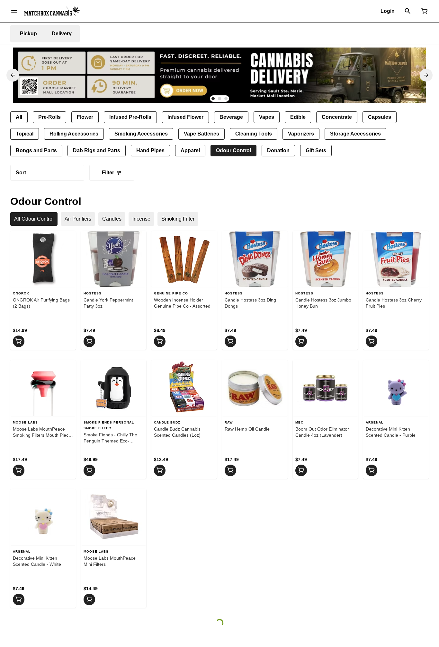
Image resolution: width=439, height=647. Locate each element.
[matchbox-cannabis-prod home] (52, 11)
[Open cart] (423, 11)
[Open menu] (14, 10)
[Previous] (12, 75)
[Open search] (408, 11)
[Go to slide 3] (226, 98)
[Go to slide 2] (219, 98)
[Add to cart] (18, 341)
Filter (108, 172)
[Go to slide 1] (213, 98)
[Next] (426, 75)
